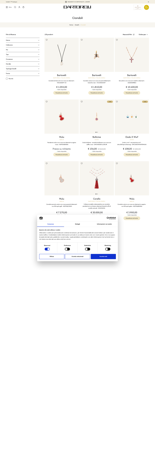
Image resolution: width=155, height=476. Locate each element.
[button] (97, 132)
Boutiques (14, 2)
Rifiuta (52, 256)
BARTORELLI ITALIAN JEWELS (77, 2)
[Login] (19, 7)
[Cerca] (15, 7)
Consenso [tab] (50, 224)
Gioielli (77, 25)
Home (71, 25)
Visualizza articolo (62, 93)
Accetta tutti (103, 256)
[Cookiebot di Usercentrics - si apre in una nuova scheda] (108, 218)
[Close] (148, 2)
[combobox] (144, 34)
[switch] (67, 249)
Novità (11, 79)
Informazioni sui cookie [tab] (104, 224)
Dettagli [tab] (77, 224)
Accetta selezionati (77, 256)
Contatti (8, 2)
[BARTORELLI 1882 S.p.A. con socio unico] (77, 7)
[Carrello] (23, 7)
